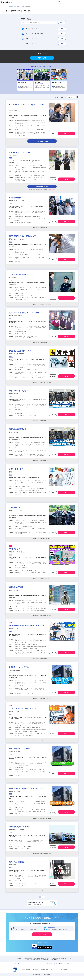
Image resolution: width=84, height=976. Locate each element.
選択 (62, 28)
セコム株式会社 (13, 277)
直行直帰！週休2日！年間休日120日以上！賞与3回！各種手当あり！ (24, 477)
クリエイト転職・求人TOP (9, 6)
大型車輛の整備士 (15, 198)
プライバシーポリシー (38, 963)
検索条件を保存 (42, 58)
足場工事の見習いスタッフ (18, 391)
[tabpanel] (42, 80)
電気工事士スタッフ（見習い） (20, 667)
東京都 (15, 6)
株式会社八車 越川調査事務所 (16, 354)
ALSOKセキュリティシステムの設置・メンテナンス (27, 106)
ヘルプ (45, 963)
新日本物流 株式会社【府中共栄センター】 (20, 552)
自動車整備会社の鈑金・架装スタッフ (22, 236)
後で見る (54, 133)
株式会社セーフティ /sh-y (16, 510)
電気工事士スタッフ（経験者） (20, 748)
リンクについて (22, 963)
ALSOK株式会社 (13, 110)
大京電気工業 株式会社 (15, 791)
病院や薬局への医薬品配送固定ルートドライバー (26, 625)
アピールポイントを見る (42, 141)
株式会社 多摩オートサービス (16, 200)
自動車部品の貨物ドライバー (19, 827)
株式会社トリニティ (14, 711)
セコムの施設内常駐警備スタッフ (21, 274)
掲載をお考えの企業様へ (65, 963)
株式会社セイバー (13, 628)
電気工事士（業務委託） (17, 862)
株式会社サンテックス (14, 472)
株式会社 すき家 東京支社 (16, 315)
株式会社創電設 (13, 865)
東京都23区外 (18, 6)
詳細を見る (66, 133)
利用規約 (16, 963)
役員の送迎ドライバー (17, 507)
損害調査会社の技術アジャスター (21, 351)
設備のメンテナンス (16, 469)
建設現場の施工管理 (16, 587)
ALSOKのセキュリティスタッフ (20, 152)
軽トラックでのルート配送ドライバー (22, 709)
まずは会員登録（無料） (42, 934)
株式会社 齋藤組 (13, 393)
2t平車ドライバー (15, 549)
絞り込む (62, 22)
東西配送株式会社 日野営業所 (16, 829)
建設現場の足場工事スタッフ (19, 429)
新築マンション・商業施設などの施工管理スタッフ (27, 788)
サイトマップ (29, 963)
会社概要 (50, 963)
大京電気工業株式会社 (14, 670)
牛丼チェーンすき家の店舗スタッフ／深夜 (24, 313)
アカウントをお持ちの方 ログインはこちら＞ (42, 937)
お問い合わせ (56, 963)
